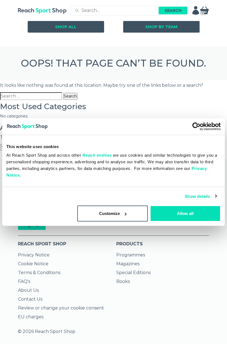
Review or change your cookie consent (61, 308)
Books (123, 281)
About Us (28, 290)
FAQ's (24, 281)
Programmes (130, 255)
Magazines (128, 263)
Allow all (185, 213)
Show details (197, 196)
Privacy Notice (34, 255)
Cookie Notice (33, 263)
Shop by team (161, 26)
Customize (109, 213)
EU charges (30, 316)
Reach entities (97, 155)
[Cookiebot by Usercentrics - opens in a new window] (196, 126)
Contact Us (30, 299)
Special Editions (133, 272)
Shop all (65, 26)
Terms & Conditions (39, 272)
